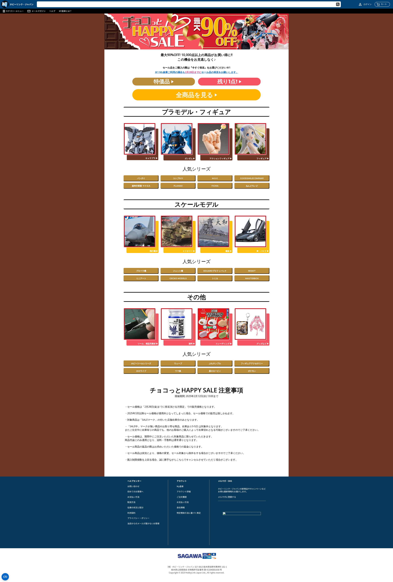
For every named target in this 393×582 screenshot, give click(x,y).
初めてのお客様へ (135, 491)
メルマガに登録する (227, 496)
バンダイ (141, 178)
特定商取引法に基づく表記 (189, 512)
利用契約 (131, 512)
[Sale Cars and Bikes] (251, 231)
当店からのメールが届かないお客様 (143, 523)
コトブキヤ (178, 178)
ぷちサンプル (215, 363)
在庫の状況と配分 (135, 507)
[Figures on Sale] (251, 139)
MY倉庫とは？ (65, 11)
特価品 (162, 81)
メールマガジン (39, 11)
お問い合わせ (133, 486)
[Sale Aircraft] (141, 231)
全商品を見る (195, 95)
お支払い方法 (133, 496)
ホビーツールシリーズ (141, 363)
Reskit (252, 271)
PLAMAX (178, 186)
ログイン (368, 4)
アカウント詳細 (184, 491)
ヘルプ (52, 11)
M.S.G (215, 178)
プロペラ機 (141, 271)
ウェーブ (178, 363)
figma (215, 186)
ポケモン (252, 371)
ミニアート (141, 278)
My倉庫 (180, 486)
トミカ (215, 278)
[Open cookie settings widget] (5, 576)
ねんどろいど (252, 186)
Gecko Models (178, 278)
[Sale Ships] (214, 231)
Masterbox (252, 278)
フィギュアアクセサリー (252, 363)
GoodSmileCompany (252, 178)
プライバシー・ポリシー (138, 518)
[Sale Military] (178, 231)
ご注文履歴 (182, 496)
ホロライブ (141, 371)
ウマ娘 (178, 371)
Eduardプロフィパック (214, 271)
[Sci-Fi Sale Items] (141, 139)
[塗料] (178, 324)
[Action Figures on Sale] (214, 139)
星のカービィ (215, 371)
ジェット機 (178, 271)
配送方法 (131, 502)
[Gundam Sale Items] (178, 139)
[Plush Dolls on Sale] (251, 324)
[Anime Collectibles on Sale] (214, 324)
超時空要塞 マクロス (141, 186)
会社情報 (181, 507)
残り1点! (228, 81)
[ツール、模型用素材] (141, 324)
